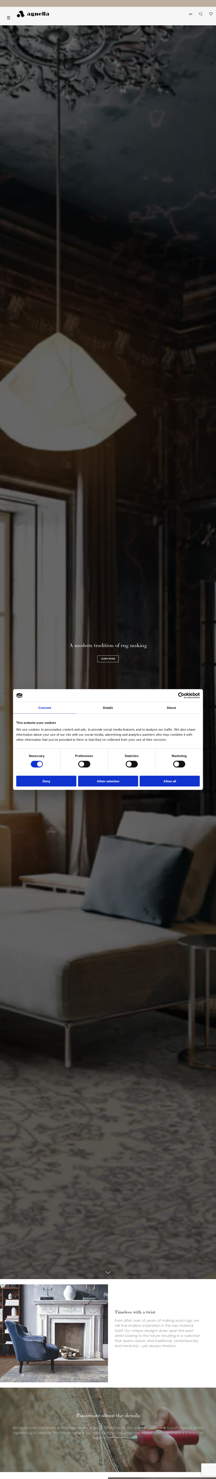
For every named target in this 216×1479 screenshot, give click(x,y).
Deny (46, 781)
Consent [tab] (44, 708)
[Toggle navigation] (8, 18)
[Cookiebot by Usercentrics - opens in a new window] (181, 695)
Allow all (169, 781)
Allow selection (108, 781)
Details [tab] (108, 708)
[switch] (84, 764)
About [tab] (171, 708)
